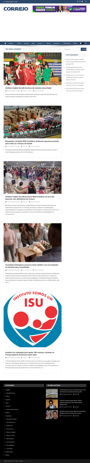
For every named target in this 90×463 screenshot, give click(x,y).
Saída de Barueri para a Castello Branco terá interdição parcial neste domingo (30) (76, 62)
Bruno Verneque (26, 270)
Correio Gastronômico (12, 409)
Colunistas (56, 43)
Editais (75, 43)
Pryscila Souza (10, 442)
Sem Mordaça (10, 445)
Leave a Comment (39, 91)
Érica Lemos (9, 429)
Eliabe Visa (9, 425)
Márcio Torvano (10, 435)
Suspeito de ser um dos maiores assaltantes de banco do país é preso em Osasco (75, 77)
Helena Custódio (27, 91)
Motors (49, 43)
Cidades (11, 43)
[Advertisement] (45, 28)
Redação (25, 146)
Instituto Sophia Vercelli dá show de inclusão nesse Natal (28, 88)
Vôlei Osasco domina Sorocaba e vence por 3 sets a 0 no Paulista (75, 84)
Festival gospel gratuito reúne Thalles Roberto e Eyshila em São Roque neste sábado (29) (75, 70)
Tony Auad (9, 448)
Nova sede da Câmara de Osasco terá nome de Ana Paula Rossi (75, 90)
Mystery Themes (27, 461)
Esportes (26, 43)
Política (19, 43)
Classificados (67, 43)
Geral (33, 43)
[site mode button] (81, 43)
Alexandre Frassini (11, 419)
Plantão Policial (10, 393)
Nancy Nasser (10, 438)
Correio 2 (39, 43)
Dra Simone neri (10, 422)
